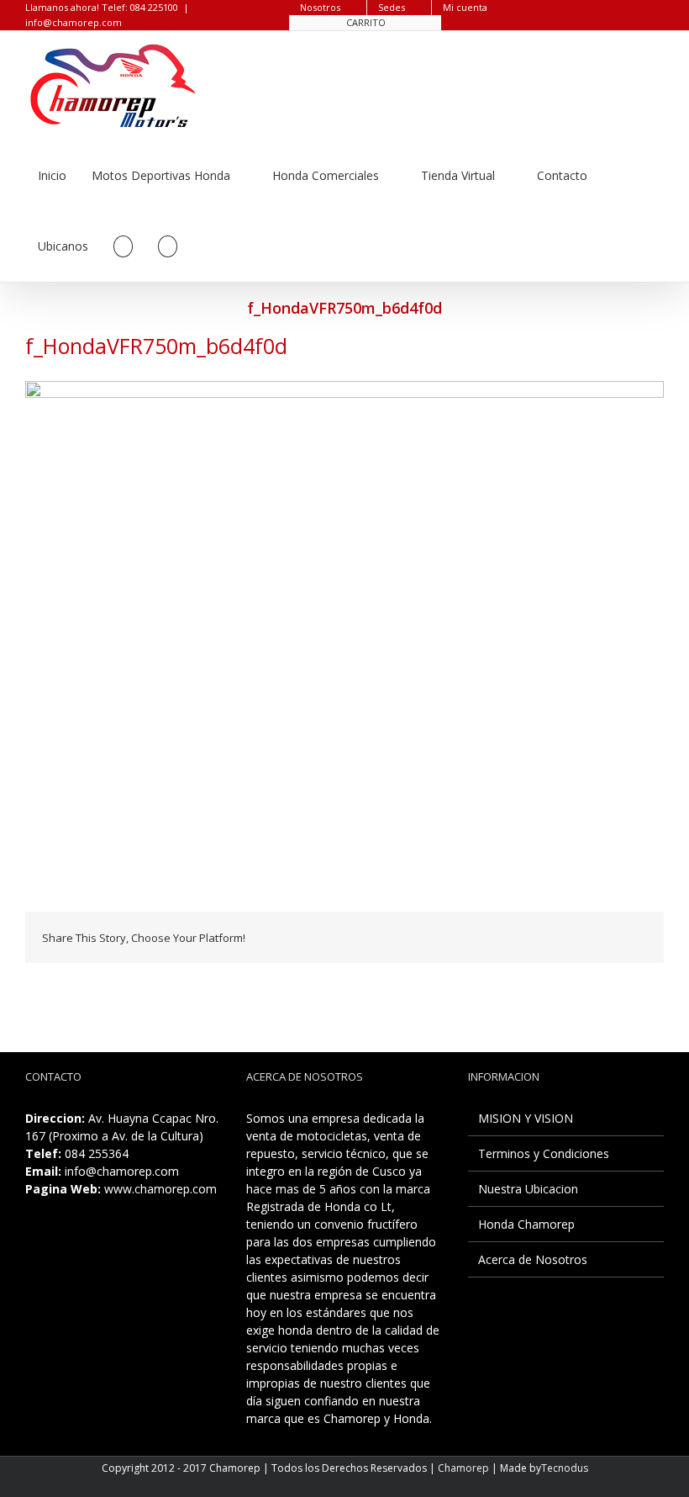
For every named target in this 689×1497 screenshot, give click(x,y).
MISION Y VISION (525, 1118)
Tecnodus (564, 1468)
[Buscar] (167, 246)
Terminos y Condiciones (543, 1153)
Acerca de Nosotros (532, 1259)
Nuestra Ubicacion (528, 1189)
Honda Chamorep (526, 1224)
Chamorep (463, 1468)
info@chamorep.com (73, 22)
